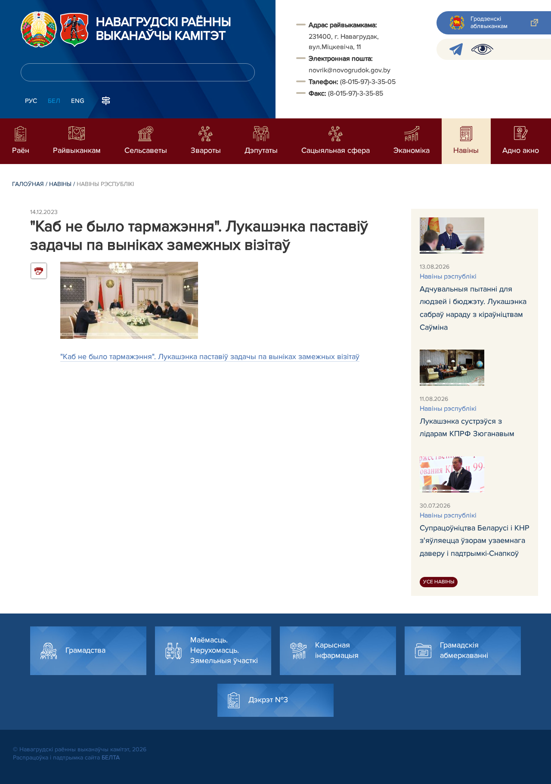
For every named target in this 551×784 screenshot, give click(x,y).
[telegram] (456, 49)
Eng (77, 101)
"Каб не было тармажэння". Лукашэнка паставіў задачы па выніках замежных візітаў (209, 356)
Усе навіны (438, 582)
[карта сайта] (106, 100)
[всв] (482, 49)
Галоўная (28, 184)
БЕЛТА (111, 757)
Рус (31, 101)
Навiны (60, 184)
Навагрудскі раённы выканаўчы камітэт (163, 29)
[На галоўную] (39, 29)
